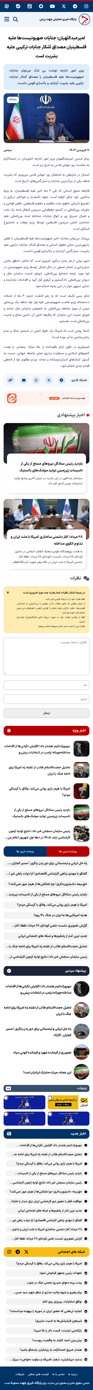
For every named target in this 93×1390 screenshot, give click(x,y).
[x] (64, 6)
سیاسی (8, 150)
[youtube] (52, 6)
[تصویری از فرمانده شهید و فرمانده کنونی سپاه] (81, 1053)
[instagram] (86, 6)
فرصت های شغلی (38, 1374)
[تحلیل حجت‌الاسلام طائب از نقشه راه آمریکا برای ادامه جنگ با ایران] (81, 771)
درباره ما (73, 1374)
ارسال (46, 713)
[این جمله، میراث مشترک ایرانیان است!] (81, 1073)
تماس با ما (58, 1374)
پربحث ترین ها (25, 851)
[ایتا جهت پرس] (46, 399)
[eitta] (30, 6)
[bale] (18, 6)
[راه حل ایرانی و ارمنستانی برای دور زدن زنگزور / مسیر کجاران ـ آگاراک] (81, 1032)
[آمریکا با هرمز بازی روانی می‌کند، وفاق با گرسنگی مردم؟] (81, 792)
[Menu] (7, 19)
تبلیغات (19, 1374)
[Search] (15, 20)
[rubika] (41, 6)
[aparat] (7, 6)
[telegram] (75, 6)
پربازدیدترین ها (68, 851)
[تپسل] (50, 1097)
